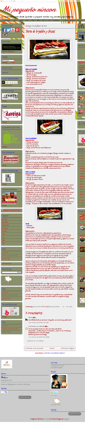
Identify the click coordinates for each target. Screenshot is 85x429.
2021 (82, 153)
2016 (82, 166)
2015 (82, 200)
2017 (82, 163)
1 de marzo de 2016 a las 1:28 (38, 323)
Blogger (66, 419)
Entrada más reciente (34, 348)
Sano (3, 237)
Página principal (7, 20)
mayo (81, 186)
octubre (82, 174)
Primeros (14, 20)
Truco (44, 20)
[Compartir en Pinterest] (71, 306)
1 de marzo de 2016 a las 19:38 (38, 337)
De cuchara (4, 228)
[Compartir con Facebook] (70, 306)
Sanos (27, 20)
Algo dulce (4, 219)
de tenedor (4, 231)
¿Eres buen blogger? (4, 369)
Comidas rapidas (56, 368)
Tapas (38, 20)
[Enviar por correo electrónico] (66, 306)
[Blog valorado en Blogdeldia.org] (6, 364)
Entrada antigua (67, 348)
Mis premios (80, 20)
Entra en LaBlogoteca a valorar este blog (15, 384)
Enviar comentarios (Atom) (55, 353)
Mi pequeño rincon (28, 8)
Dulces (33, 20)
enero (81, 197)
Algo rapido (5, 222)
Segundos (21, 20)
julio (81, 181)
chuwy (46, 419)
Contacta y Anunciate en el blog (68, 20)
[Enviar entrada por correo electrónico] (63, 307)
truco (3, 243)
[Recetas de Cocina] (7, 283)
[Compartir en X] (69, 306)
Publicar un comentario (35, 341)
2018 (82, 161)
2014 (82, 203)
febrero (82, 194)
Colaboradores (56, 20)
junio (81, 184)
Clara (30, 318)
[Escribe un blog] (67, 306)
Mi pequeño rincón (6, 380)
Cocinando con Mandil (36, 326)
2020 (82, 156)
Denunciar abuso (6, 263)
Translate (12, 62)
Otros (49, 20)
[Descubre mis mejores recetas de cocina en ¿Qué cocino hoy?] (11, 210)
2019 (82, 158)
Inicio (52, 348)
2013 (82, 205)
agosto (81, 179)
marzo (81, 192)
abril (81, 189)
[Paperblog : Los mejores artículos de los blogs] (4, 393)
